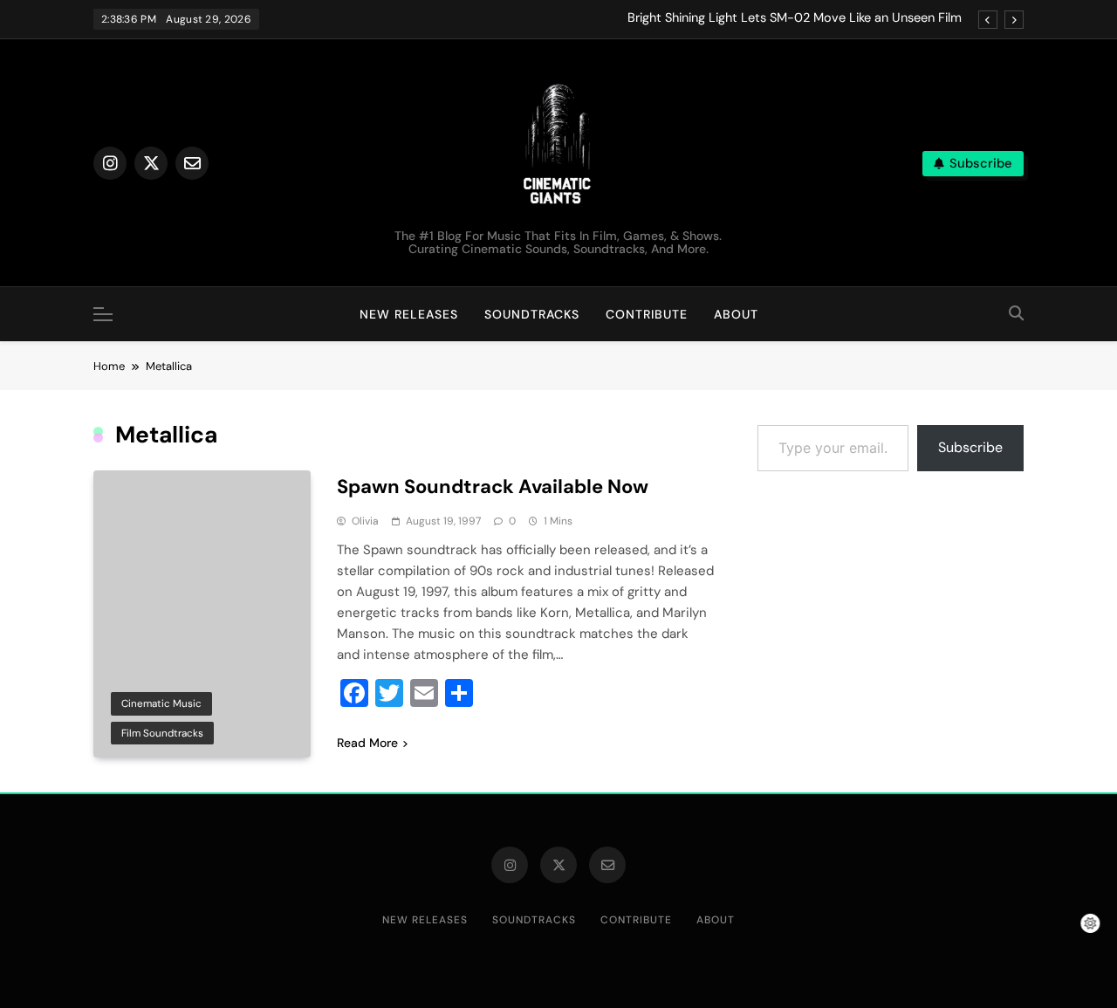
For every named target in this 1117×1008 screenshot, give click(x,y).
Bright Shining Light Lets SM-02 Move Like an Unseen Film (794, 18)
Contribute (647, 314)
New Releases (409, 314)
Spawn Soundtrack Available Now (492, 486)
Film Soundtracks (162, 733)
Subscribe (970, 447)
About (736, 314)
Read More (367, 743)
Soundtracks (531, 314)
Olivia (365, 521)
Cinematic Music (161, 703)
